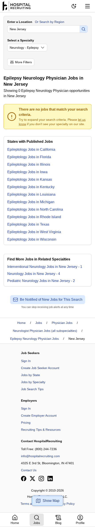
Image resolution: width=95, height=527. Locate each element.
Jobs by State (30, 375)
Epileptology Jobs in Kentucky (31, 187)
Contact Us (28, 470)
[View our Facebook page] (23, 478)
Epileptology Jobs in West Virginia (34, 232)
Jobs (38, 323)
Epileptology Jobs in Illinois (28, 164)
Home (21, 323)
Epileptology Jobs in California (31, 149)
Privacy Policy (65, 503)
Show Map (51, 501)
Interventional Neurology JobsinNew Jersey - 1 (44, 267)
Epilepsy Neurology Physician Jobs (34, 338)
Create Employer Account (39, 415)
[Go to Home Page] (16, 6)
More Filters (23, 62)
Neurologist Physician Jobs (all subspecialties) (45, 330)
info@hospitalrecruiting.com (40, 456)
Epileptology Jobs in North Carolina (35, 209)
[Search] (83, 29)
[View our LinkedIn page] (50, 478)
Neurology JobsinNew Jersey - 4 (33, 274)
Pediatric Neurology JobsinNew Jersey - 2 (41, 281)
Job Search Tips (32, 389)
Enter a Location (19, 22)
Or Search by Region (49, 22)
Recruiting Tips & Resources (41, 429)
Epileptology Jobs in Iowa (27, 172)
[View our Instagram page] (41, 478)
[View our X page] (32, 478)
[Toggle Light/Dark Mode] (73, 6)
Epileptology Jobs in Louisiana (31, 194)
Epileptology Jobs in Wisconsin (31, 239)
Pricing (25, 422)
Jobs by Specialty (33, 382)
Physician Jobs (62, 323)
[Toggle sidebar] (87, 6)
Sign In (26, 361)
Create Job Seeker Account (40, 368)
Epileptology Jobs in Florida (29, 157)
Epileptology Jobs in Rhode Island (34, 217)
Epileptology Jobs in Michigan (30, 202)
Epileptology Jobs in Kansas (29, 179)
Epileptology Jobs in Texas (28, 224)
